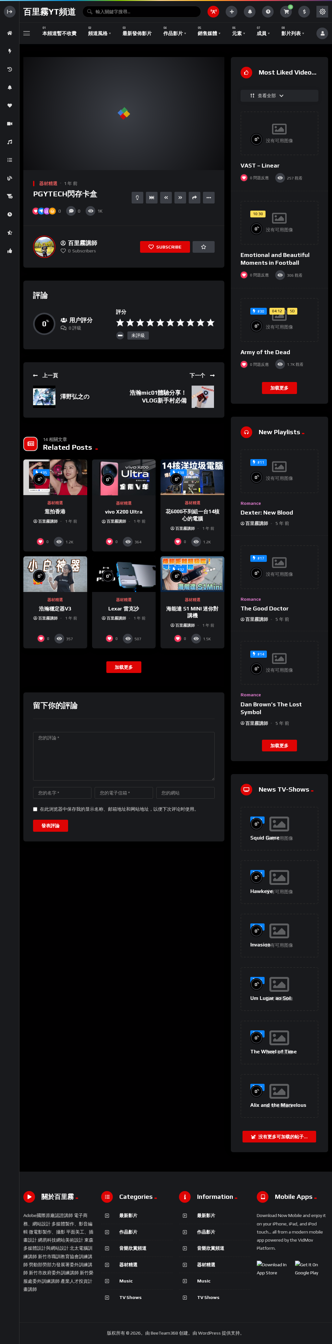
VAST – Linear (260, 165)
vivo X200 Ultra (123, 512)
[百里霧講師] (44, 247)
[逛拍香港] (55, 477)
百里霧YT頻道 (49, 12)
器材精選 (48, 183)
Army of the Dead (265, 352)
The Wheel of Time (273, 1052)
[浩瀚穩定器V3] (55, 574)
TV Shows (130, 1297)
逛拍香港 (55, 511)
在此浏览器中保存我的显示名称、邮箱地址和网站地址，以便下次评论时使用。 (119, 809)
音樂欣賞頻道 (133, 1248)
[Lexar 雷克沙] (124, 574)
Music (126, 1280)
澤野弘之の (74, 396)
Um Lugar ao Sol (270, 998)
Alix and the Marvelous (278, 1105)
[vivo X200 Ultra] (124, 477)
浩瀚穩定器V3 (55, 609)
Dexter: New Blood (267, 512)
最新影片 (128, 1215)
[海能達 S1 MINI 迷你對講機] (192, 574)
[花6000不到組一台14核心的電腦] (192, 477)
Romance (251, 503)
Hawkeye (261, 891)
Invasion (260, 945)
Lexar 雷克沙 (123, 609)
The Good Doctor (265, 608)
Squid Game (264, 838)
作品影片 (128, 1231)
